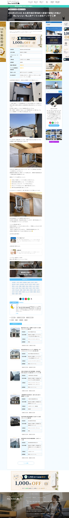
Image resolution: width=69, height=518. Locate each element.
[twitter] (20, 299)
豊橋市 (35, 291)
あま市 (34, 286)
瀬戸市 (30, 284)
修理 (51, 508)
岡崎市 (31, 290)
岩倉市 (29, 282)
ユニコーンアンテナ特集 (44, 507)
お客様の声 (34, 497)
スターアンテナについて (54, 125)
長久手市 (26, 284)
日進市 (17, 284)
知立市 (13, 291)
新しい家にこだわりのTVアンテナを (12, 496)
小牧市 (35, 282)
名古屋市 (13, 282)
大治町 (16, 288)
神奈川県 (45, 501)
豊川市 (38, 291)
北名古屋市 (22, 284)
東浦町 (24, 290)
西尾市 (20, 291)
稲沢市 (21, 282)
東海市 (27, 288)
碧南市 (23, 291)
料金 (45, 497)
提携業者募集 (43, 513)
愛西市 (30, 286)
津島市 (37, 286)
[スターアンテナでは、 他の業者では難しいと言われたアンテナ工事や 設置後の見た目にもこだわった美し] (48, 131)
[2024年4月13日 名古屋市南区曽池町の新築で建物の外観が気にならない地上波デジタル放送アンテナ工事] (23, 299)
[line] (28, 299)
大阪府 (51, 501)
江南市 (37, 284)
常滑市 (37, 288)
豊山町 (27, 286)
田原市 (20, 293)
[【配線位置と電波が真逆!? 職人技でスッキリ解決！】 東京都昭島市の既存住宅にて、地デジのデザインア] (53, 137)
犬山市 (32, 282)
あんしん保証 (34, 511)
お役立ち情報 (40, 511)
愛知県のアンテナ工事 (29, 317)
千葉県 (48, 501)
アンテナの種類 (28, 505)
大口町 (16, 286)
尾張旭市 (25, 282)
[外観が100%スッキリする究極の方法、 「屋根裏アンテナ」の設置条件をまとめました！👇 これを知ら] (59, 131)
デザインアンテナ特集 (30, 507)
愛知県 (28, 501)
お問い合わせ (37, 513)
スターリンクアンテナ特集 (31, 508)
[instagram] (16, 313)
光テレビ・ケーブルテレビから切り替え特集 (43, 508)
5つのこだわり (28, 497)
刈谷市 (38, 290)
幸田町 (31, 291)
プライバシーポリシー (29, 513)
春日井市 (13, 284)
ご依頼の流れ (28, 511)
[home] (17, 313)
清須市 (34, 284)
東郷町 (23, 286)
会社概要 (48, 513)
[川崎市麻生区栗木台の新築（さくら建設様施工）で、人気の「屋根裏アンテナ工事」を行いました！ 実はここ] (48, 137)
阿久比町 (17, 290)
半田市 (34, 288)
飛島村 (23, 288)
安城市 (35, 290)
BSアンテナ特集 (37, 507)
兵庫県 (54, 501)
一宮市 (17, 282)
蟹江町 (20, 288)
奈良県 (59, 501)
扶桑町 (20, 286)
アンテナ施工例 (40, 497)
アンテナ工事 (13, 317)
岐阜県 (31, 501)
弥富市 (13, 288)
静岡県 (36, 501)
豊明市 (13, 286)
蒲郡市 (16, 293)
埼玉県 (42, 501)
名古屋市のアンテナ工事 (21, 317)
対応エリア (28, 500)
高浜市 (16, 291)
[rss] (53, 123)
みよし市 (27, 291)
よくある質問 (46, 511)
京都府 (56, 501)
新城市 (13, 293)
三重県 (33, 501)
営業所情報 (52, 513)
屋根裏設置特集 (51, 507)
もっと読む (26, 463)
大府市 (13, 290)
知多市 (30, 288)
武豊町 (21, 290)
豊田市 (28, 290)
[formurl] (55, 123)
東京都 (39, 501)
